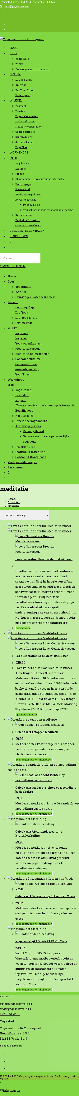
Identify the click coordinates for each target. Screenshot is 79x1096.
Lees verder (23, 628)
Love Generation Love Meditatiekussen (41, 656)
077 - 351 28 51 (23, 1)
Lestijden (22, 395)
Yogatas (21, 338)
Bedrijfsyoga (24, 410)
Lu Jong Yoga (25, 307)
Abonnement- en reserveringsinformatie (44, 405)
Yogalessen (23, 390)
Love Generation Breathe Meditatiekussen (43, 559)
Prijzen (20, 400)
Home (12, 276)
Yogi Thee (22, 374)
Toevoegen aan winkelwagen (34, 759)
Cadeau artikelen (27, 359)
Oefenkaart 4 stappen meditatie (36, 732)
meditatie (13, 505)
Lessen (13, 302)
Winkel (20, 292)
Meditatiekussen (27, 348)
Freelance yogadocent (31, 421)
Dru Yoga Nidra (26, 317)
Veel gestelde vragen (22, 462)
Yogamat (21, 333)
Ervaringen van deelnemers (35, 297)
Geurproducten (26, 364)
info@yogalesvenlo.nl (17, 6)
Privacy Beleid (33, 431)
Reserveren (16, 467)
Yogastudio (23, 286)
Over (11, 281)
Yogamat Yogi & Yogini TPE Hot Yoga (41, 941)
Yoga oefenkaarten (29, 343)
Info (11, 385)
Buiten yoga (24, 323)
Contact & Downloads (30, 457)
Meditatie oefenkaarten (32, 354)
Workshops (16, 379)
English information (30, 452)
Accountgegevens (28, 426)
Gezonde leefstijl (27, 369)
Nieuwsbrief (24, 416)
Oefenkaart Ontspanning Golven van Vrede (45, 896)
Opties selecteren (26, 714)
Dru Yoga (21, 312)
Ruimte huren (25, 446)
